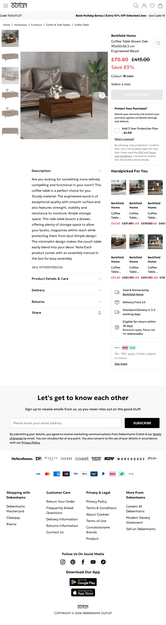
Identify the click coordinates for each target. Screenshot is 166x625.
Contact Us (55, 532)
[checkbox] (137, 130)
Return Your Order (60, 501)
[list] (64, 95)
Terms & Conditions (101, 508)
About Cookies (97, 514)
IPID (140, 152)
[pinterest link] (72, 562)
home (6, 24)
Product (92, 539)
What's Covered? (124, 139)
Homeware (20, 24)
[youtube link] (93, 562)
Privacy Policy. (30, 442)
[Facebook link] (83, 562)
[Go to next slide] (102, 95)
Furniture (36, 24)
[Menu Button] (5, 5)
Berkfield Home (123, 36)
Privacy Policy (96, 501)
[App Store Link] (83, 587)
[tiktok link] (103, 562)
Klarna (11, 524)
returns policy (135, 333)
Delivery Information (62, 519)
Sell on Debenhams (141, 529)
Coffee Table (81, 24)
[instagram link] (62, 562)
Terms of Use (96, 521)
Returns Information (62, 526)
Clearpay (13, 518)
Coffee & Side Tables (58, 24)
